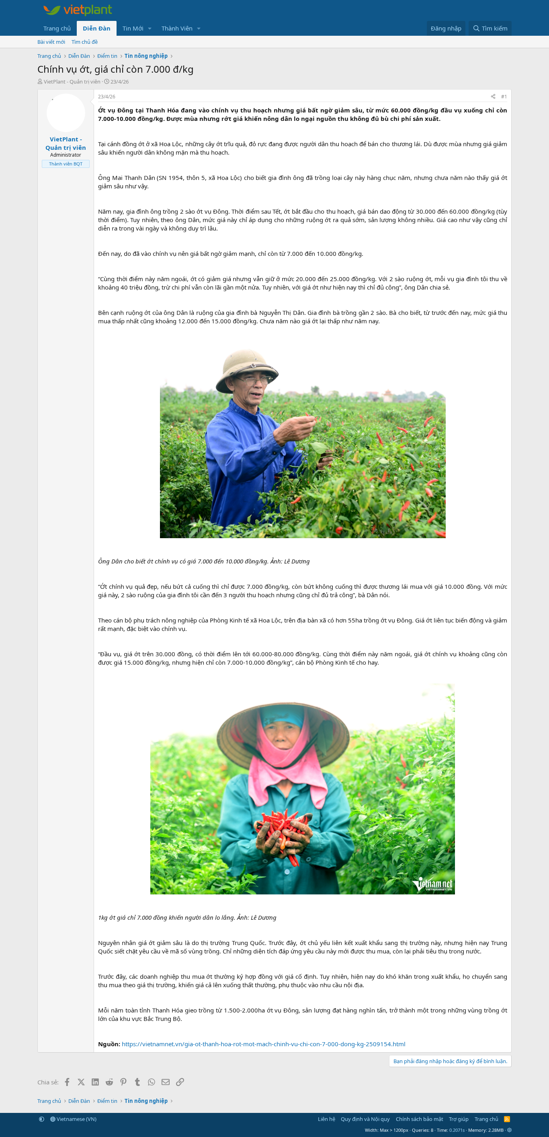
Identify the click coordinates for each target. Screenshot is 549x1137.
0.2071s (457, 1130)
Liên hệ (326, 1119)
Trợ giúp (459, 1119)
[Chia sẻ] (493, 97)
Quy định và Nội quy (365, 1119)
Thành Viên (177, 28)
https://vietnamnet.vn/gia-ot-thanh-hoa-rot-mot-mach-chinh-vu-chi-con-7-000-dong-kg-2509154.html (264, 1044)
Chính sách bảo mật (419, 1119)
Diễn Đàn (97, 28)
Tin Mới (133, 28)
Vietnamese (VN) (75, 1119)
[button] (150, 28)
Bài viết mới (51, 41)
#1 (504, 96)
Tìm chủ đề (85, 41)
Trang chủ (57, 28)
